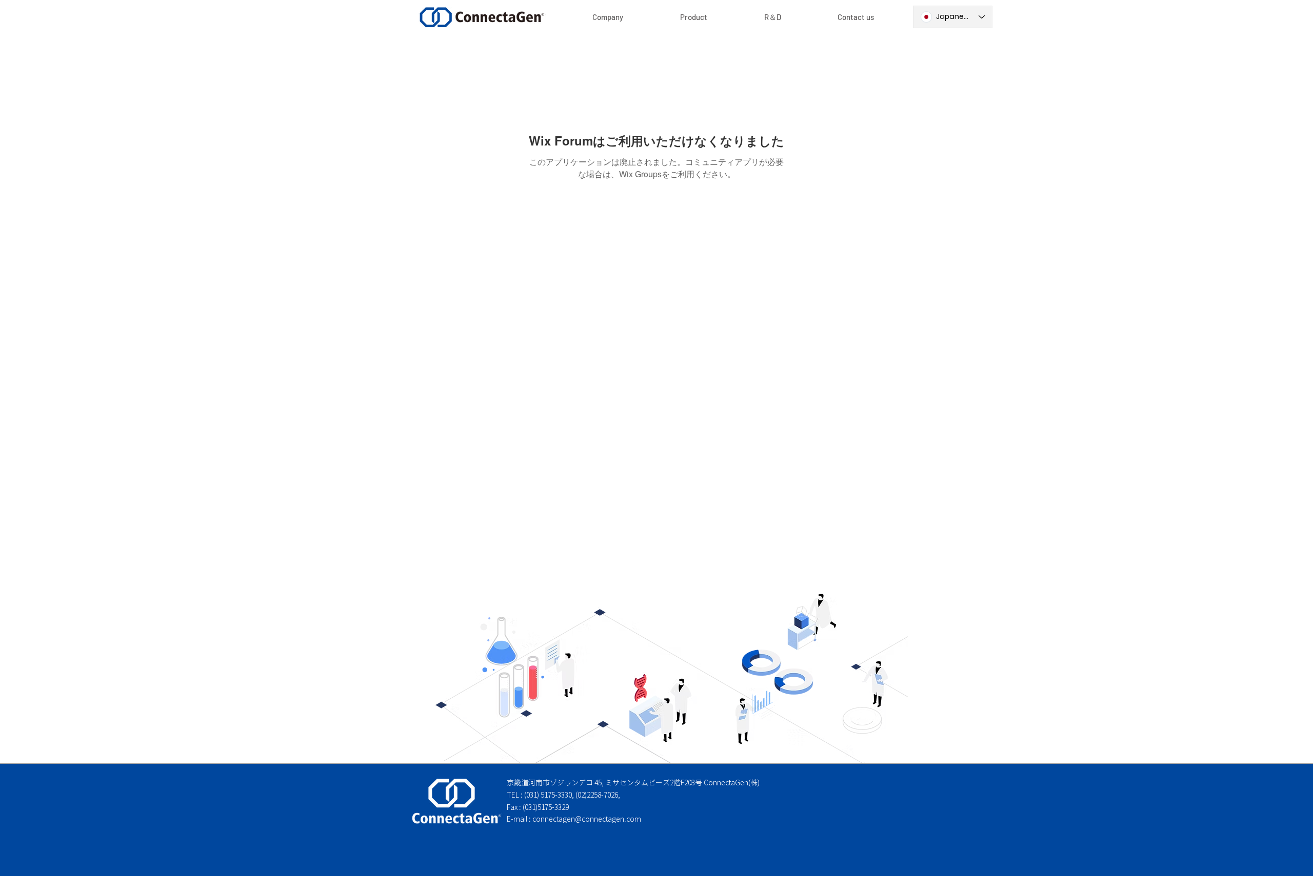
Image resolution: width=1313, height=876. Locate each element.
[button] (693, 17)
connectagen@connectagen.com (586, 819)
